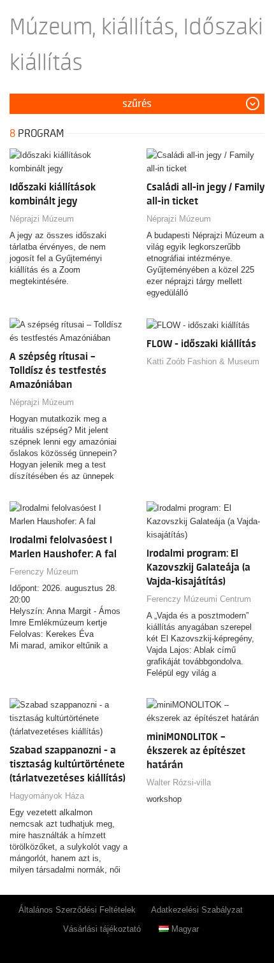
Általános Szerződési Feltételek (77, 910)
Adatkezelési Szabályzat (197, 910)
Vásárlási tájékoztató (102, 929)
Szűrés (137, 104)
